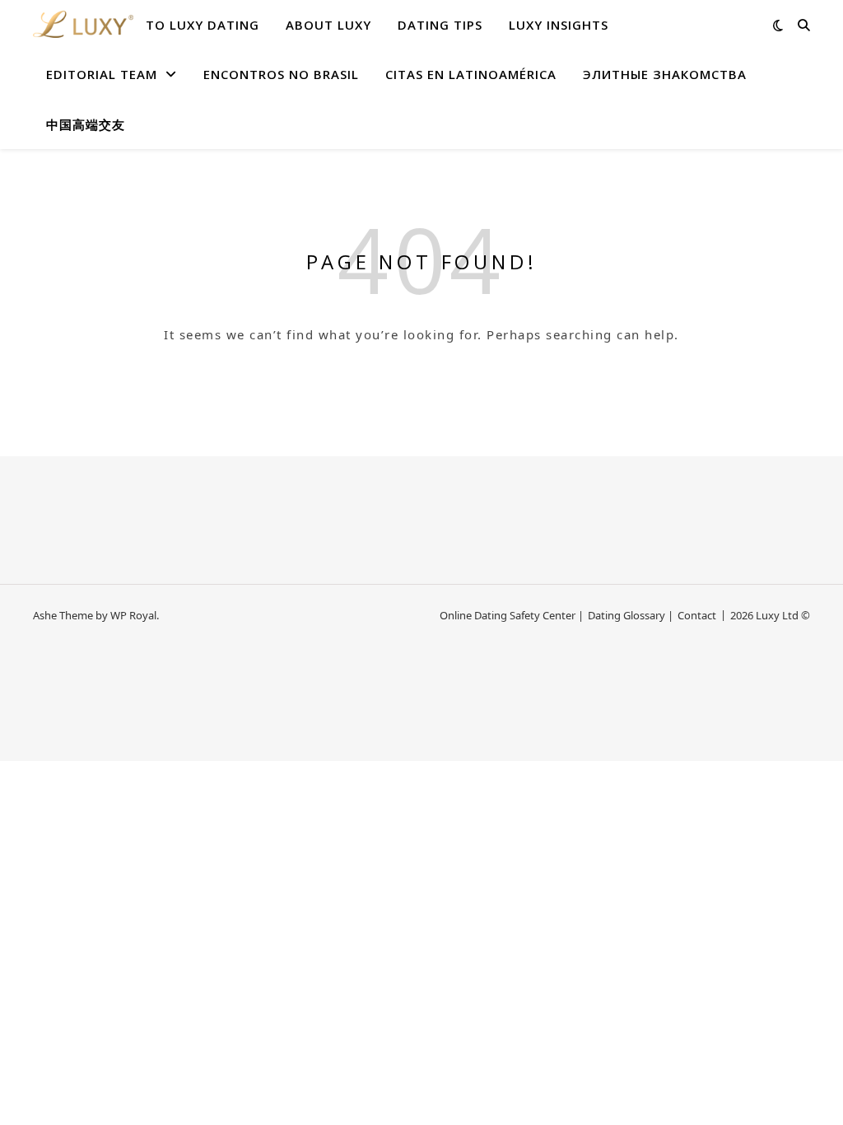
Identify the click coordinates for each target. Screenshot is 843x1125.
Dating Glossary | (630, 615)
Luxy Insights (558, 24)
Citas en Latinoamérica (471, 74)
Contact (697, 615)
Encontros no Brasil (281, 74)
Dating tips (440, 24)
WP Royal (133, 615)
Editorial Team (101, 74)
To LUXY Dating (202, 24)
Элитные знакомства (665, 74)
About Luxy (328, 24)
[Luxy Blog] (83, 25)
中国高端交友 (85, 124)
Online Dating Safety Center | (512, 615)
